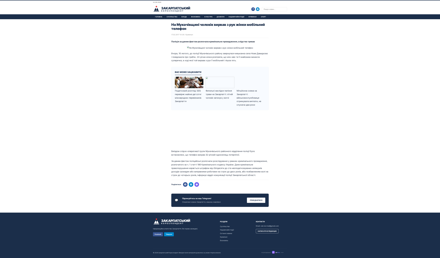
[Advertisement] (220, 131)
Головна (158, 17)
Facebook (158, 234)
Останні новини (226, 233)
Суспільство (172, 17)
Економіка (195, 17)
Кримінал (253, 17)
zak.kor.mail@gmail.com (270, 226)
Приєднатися (256, 200)
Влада (184, 17)
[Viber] (196, 184)
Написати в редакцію (267, 231)
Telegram (169, 234)
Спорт (263, 17)
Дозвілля (220, 17)
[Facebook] (185, 184)
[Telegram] (258, 9)
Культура (208, 17)
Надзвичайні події (236, 17)
